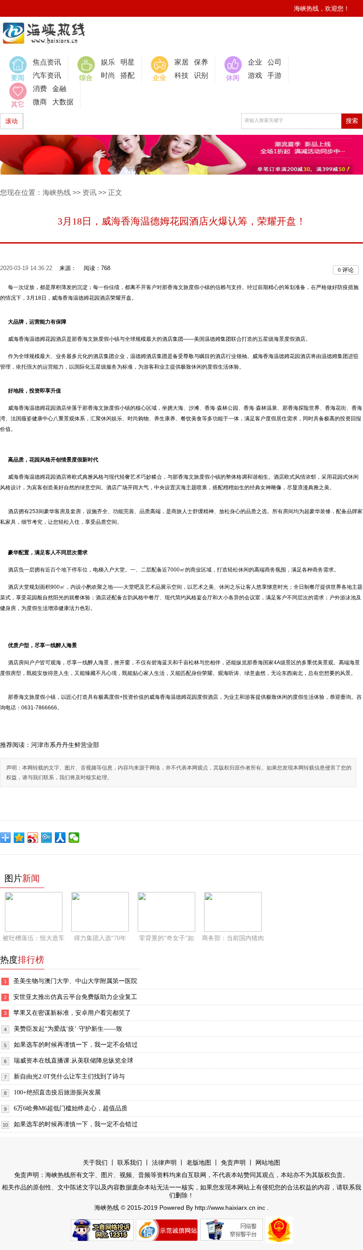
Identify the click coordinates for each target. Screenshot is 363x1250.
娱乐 (108, 62)
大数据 (62, 102)
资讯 (89, 192)
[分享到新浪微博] (33, 837)
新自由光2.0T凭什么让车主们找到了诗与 (69, 1076)
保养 (201, 62)
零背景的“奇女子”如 (166, 938)
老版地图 (198, 1162)
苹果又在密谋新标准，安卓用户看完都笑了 (72, 1013)
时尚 (108, 75)
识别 (201, 75)
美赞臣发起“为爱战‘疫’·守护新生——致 (68, 1028)
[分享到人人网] (60, 837)
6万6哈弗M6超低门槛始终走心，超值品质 (70, 1108)
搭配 (127, 75)
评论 (346, 270)
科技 (181, 75)
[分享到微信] (74, 837)
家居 (181, 62)
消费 (40, 88)
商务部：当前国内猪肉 (233, 938)
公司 (274, 62)
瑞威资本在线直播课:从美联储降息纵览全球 (73, 1060)
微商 (40, 102)
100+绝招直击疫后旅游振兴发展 (57, 1092)
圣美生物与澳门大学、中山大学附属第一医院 (75, 981)
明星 (127, 62)
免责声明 (233, 1162)
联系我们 (129, 1162)
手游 (274, 75)
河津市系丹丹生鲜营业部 (65, 745)
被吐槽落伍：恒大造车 (34, 938)
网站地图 (267, 1162)
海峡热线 (56, 192)
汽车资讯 (47, 75)
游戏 (255, 75)
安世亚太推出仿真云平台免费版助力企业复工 (75, 997)
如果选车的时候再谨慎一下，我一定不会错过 (76, 1044)
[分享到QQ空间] (19, 837)
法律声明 (164, 1162)
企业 (255, 62)
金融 (59, 88)
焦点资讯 (47, 62)
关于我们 (95, 1162)
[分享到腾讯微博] (46, 837)
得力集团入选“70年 (100, 938)
